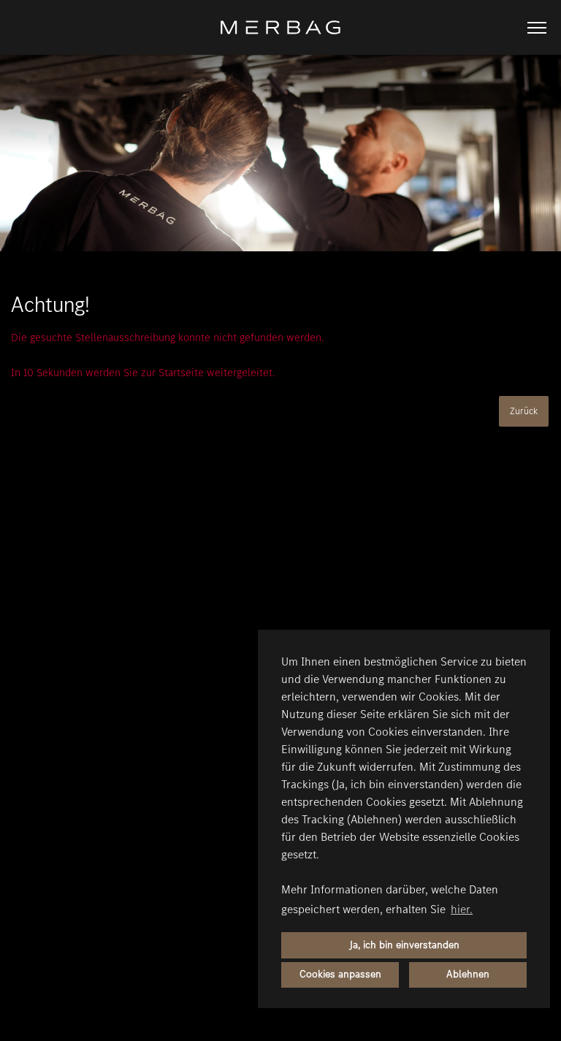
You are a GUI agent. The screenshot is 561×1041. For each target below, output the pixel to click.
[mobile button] (537, 28)
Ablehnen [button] (467, 974)
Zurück (524, 411)
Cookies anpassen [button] (340, 974)
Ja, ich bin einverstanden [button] (404, 945)
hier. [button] (462, 909)
